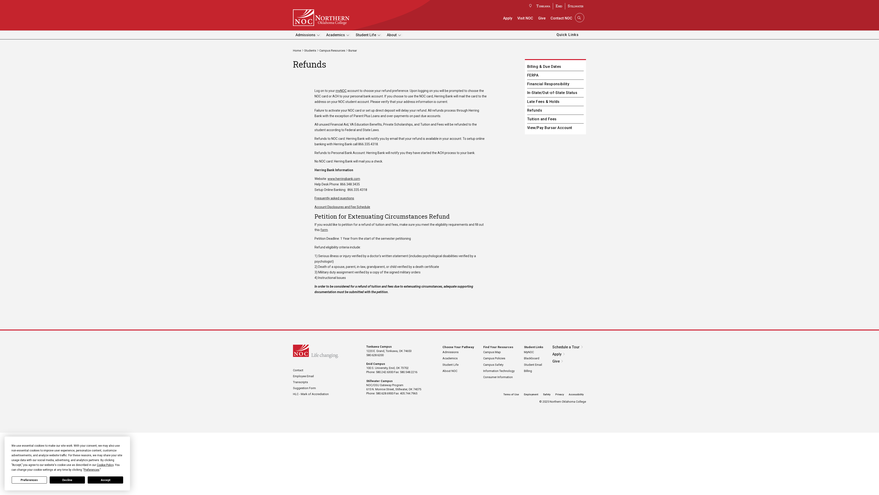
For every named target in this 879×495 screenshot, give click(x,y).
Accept (105, 480)
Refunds (534, 110)
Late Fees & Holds (543, 101)
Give (541, 18)
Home (297, 50)
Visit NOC (525, 18)
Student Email (533, 364)
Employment (531, 394)
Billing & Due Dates (544, 66)
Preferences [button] (91, 469)
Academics (335, 35)
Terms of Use (511, 394)
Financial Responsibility (548, 84)
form (324, 230)
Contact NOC (561, 18)
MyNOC (529, 352)
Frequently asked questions (334, 198)
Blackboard (531, 358)
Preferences (29, 480)
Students (310, 50)
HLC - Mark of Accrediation (311, 394)
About (392, 35)
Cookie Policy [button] (105, 465)
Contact (298, 370)
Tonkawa (543, 5)
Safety (546, 394)
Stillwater (575, 5)
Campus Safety (493, 364)
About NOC (449, 371)
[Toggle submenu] (318, 35)
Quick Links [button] (567, 35)
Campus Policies (494, 358)
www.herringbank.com (344, 179)
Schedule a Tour (566, 347)
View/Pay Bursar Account (549, 128)
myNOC (341, 91)
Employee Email (303, 376)
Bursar (352, 50)
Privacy (559, 394)
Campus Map (492, 352)
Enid (559, 5)
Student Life (366, 35)
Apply (507, 18)
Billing (528, 371)
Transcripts (300, 382)
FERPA (532, 75)
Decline (67, 480)
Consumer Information (498, 377)
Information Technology (499, 371)
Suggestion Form (304, 388)
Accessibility (576, 394)
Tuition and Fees (542, 119)
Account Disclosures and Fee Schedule (342, 207)
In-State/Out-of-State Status (552, 93)
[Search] (579, 17)
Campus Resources (332, 50)
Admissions (305, 35)
